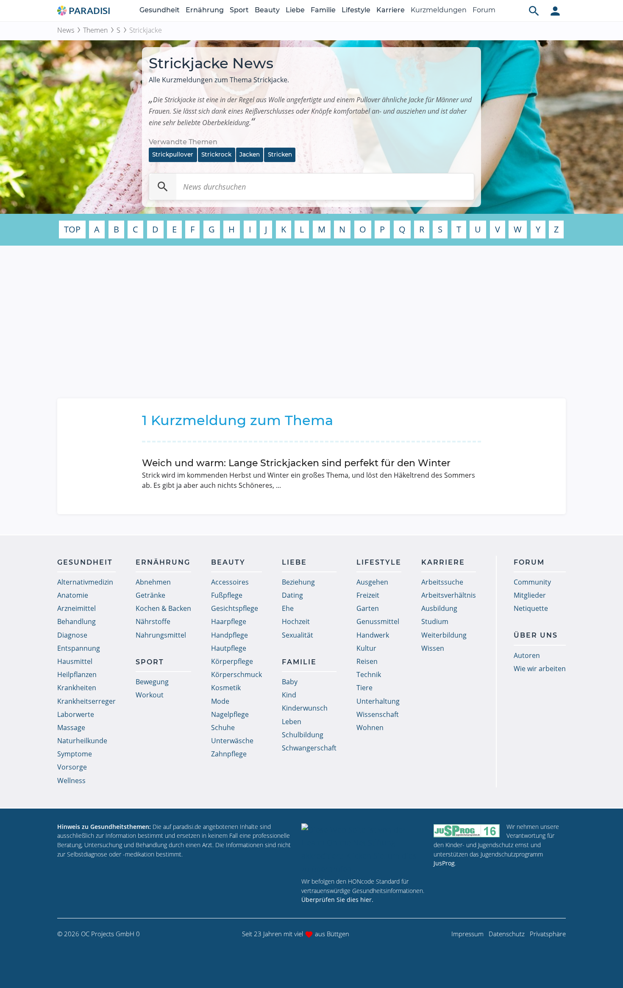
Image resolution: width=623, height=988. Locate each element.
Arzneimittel (76, 608)
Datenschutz (507, 933)
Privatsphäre (548, 933)
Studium (434, 621)
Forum (484, 10)
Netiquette (531, 608)
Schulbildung (302, 734)
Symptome (74, 753)
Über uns (536, 635)
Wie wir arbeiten (540, 668)
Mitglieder (530, 595)
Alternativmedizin (85, 582)
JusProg (444, 863)
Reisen (367, 661)
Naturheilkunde (82, 740)
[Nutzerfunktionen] (555, 10)
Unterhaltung (378, 701)
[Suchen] (162, 187)
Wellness (71, 780)
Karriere (390, 10)
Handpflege (229, 635)
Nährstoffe (153, 621)
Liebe (295, 10)
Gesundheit (159, 10)
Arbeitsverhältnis (448, 595)
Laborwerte (75, 714)
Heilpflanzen (77, 674)
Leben (291, 721)
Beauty (267, 10)
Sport (239, 10)
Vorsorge (72, 767)
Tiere (364, 687)
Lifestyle (356, 10)
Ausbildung (439, 608)
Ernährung (205, 10)
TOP (72, 229)
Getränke (150, 595)
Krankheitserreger (86, 701)
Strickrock (216, 154)
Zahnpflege (229, 753)
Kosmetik (226, 687)
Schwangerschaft (309, 748)
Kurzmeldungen (439, 10)
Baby (290, 681)
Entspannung (78, 648)
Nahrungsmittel (161, 635)
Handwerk (372, 635)
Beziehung (298, 582)
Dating (292, 595)
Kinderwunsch (305, 708)
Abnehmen (153, 582)
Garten (367, 608)
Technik (368, 674)
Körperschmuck (236, 674)
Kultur (366, 648)
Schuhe (223, 727)
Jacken (249, 154)
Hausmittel (74, 661)
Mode (220, 701)
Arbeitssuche (442, 582)
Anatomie (72, 595)
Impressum (467, 933)
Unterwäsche (232, 740)
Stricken (280, 154)
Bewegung (152, 681)
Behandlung (76, 621)
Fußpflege (226, 595)
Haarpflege (228, 621)
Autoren (527, 655)
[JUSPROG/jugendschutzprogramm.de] (467, 830)
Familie (323, 10)
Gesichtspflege (234, 608)
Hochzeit (296, 621)
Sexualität (297, 635)
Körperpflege (232, 661)
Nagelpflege (230, 714)
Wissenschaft (377, 714)
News (65, 30)
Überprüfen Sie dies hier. (337, 900)
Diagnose (72, 635)
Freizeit (367, 595)
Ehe (288, 608)
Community (532, 582)
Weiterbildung (444, 635)
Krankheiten (76, 687)
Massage (71, 727)
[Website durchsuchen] (534, 10)
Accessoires (230, 582)
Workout (150, 695)
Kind (289, 695)
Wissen (432, 648)
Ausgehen (372, 582)
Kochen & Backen (163, 608)
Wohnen (370, 727)
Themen (95, 30)
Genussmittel (377, 621)
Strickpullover (172, 154)
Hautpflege (228, 648)
